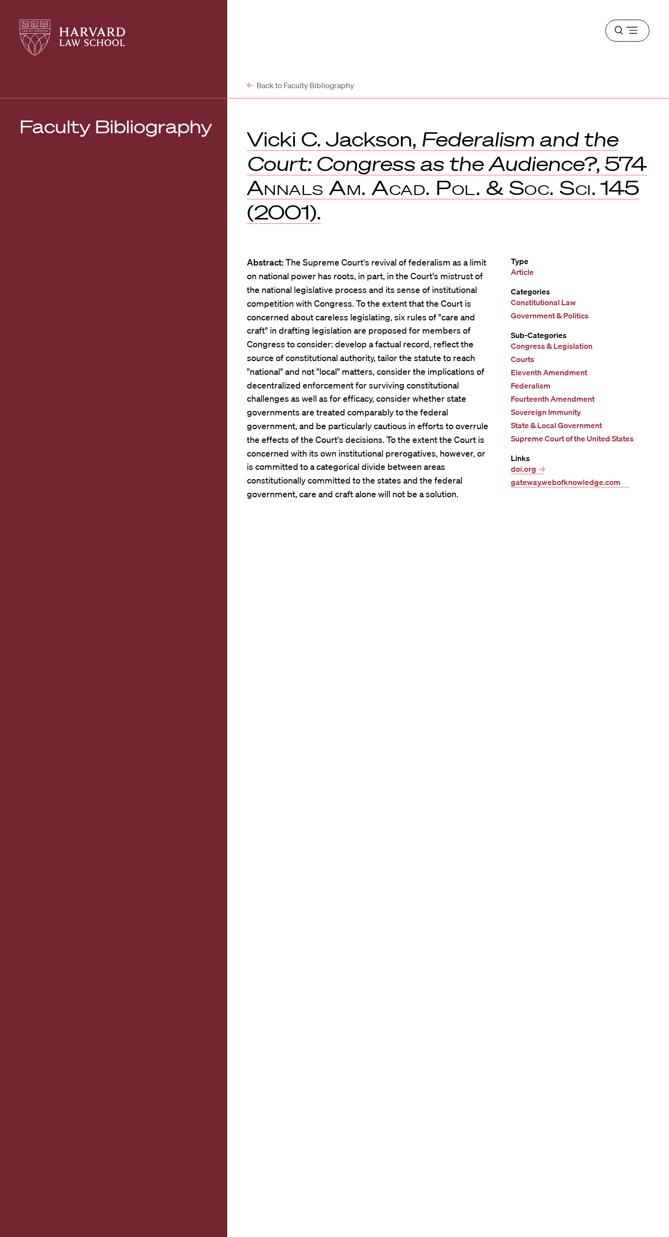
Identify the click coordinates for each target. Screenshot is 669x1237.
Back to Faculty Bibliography (304, 85)
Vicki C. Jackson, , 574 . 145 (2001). (447, 175)
